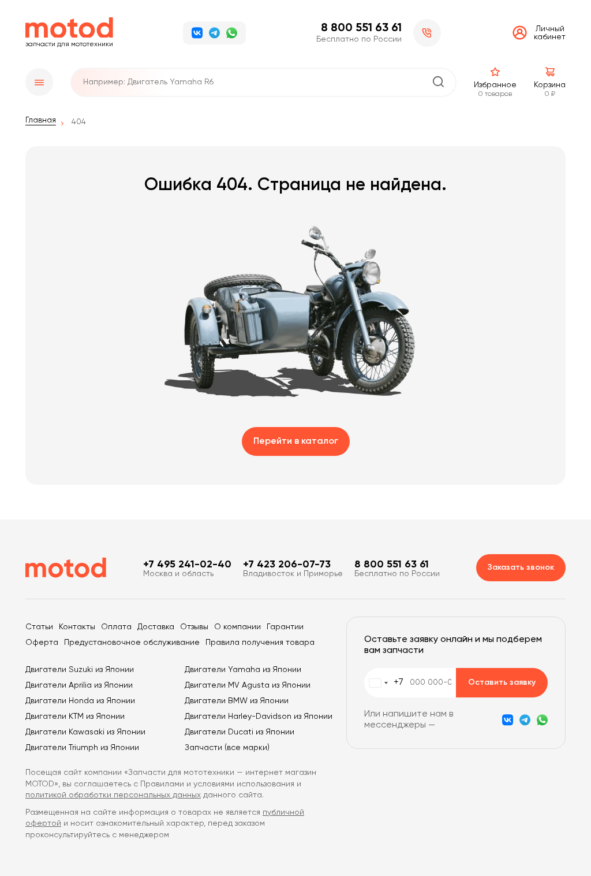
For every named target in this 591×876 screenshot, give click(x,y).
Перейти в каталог (295, 441)
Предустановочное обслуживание (132, 643)
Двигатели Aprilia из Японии (79, 685)
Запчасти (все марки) (227, 748)
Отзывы (194, 627)
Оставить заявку (502, 682)
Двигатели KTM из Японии (75, 716)
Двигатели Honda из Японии (80, 701)
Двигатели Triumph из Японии (82, 748)
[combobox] (384, 683)
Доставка (155, 627)
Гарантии (285, 627)
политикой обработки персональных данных (113, 795)
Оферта (41, 643)
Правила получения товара (260, 643)
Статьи (39, 627)
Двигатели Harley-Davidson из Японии (258, 716)
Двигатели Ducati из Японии (239, 732)
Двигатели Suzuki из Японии (79, 670)
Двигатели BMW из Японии (237, 701)
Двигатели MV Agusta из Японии (248, 685)
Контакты (77, 627)
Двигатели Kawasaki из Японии (85, 732)
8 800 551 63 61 (361, 28)
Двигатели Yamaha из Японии (243, 670)
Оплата (116, 627)
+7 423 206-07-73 (287, 564)
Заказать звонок (521, 567)
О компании (237, 627)
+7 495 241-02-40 (187, 564)
